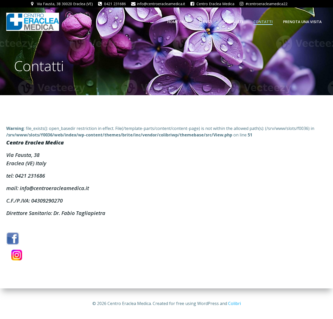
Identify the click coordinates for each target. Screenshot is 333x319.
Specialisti (232, 21)
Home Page (177, 21)
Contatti (263, 21)
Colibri (234, 303)
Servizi (205, 21)
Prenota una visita (302, 21)
